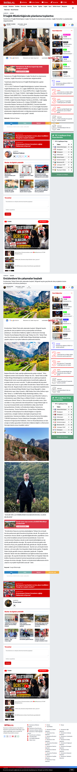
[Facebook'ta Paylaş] (55, 25)
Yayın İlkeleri (50, 726)
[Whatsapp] (18, 736)
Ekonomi (23, 6)
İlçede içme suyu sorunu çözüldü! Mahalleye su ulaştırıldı (41, 625)
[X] (7, 736)
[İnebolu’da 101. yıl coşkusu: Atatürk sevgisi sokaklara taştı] (42, 632)
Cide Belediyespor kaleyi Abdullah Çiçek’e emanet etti (67, 68)
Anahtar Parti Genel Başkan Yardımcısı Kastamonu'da (67, 45)
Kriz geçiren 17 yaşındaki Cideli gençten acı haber (64, 101)
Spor (50, 6)
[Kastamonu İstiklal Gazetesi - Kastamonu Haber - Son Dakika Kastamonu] (9, 2)
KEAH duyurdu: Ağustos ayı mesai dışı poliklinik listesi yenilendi (41, 190)
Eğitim (40, 6)
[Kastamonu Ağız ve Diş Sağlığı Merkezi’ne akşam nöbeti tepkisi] (26, 183)
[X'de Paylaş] (58, 25)
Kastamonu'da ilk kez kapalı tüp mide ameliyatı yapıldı (11, 190)
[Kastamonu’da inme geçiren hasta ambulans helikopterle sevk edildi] (42, 169)
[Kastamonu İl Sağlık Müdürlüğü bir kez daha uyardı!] (26, 169)
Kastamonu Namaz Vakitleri (36, 730)
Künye (62, 725)
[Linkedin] (25, 156)
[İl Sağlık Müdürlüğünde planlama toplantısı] (26, 42)
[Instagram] (23, 156)
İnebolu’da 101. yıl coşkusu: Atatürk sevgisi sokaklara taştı (41, 639)
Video (46, 2)
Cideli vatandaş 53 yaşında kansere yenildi (64, 119)
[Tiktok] (15, 736)
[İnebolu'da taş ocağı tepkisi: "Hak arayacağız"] (11, 632)
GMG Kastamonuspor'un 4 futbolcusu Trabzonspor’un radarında (68, 53)
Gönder (8, 214)
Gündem (11, 6)
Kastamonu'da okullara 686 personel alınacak (67, 60)
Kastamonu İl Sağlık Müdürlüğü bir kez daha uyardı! (26, 175)
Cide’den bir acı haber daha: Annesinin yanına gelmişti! (65, 92)
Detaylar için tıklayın (62, 174)
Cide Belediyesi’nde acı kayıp (63, 128)
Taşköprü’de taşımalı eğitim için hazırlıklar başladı (67, 75)
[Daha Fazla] (64, 25)
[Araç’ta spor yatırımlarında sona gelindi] (26, 618)
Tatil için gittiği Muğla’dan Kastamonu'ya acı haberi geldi (64, 110)
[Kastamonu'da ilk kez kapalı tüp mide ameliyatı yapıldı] (11, 183)
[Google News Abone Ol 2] (31, 58)
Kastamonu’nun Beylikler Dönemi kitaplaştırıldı (67, 38)
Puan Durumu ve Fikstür (35, 735)
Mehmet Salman (19, 153)
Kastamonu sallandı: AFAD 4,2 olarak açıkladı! (64, 84)
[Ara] (73, 2)
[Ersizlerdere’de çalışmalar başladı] (26, 304)
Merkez (29, 6)
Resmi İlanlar (14, 9)
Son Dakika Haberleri (34, 738)
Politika (17, 6)
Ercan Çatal (17, 602)
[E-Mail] (14, 156)
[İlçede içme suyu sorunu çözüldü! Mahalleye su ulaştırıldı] (42, 618)
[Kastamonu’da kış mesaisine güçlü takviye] (26, 632)
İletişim (48, 725)
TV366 (64, 2)
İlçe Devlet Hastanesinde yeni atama (10, 175)
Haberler (5, 13)
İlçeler (35, 6)
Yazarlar (55, 2)
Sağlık (45, 6)
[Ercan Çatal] (8, 603)
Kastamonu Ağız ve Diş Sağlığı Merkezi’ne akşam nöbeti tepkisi (26, 190)
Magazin (64, 6)
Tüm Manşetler (33, 736)
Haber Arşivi (32, 740)
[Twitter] (20, 156)
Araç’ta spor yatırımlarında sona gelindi (25, 625)
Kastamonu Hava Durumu (35, 728)
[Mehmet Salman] (8, 154)
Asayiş (5, 6)
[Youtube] (28, 156)
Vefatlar (24, 2)
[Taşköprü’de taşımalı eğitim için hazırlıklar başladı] (11, 618)
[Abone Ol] (72, 25)
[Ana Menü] (73, 8)
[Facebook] (17, 156)
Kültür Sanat (56, 6)
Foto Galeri (35, 2)
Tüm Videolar (42, 221)
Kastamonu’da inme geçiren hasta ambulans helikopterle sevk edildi (41, 175)
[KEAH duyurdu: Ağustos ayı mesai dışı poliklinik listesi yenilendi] (42, 183)
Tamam (71, 769)
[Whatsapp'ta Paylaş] (61, 25)
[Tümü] (71, 30)
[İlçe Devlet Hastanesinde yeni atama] (11, 169)
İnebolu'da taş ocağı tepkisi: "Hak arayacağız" (10, 639)
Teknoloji (6, 9)
